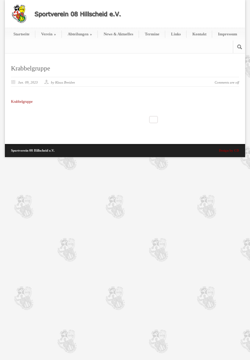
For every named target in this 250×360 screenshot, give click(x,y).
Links (176, 34)
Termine (152, 34)
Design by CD (229, 150)
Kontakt (199, 34)
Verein (48, 34)
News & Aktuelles (118, 34)
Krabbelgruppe (30, 68)
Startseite (21, 34)
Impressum (227, 34)
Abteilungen (80, 34)
